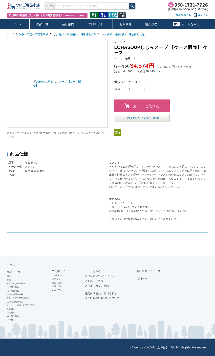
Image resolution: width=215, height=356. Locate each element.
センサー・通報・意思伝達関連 (21, 305)
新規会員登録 (93, 276)
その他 (10, 320)
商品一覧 (42, 24)
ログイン (202, 14)
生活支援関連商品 (15, 301)
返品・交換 (57, 290)
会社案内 (68, 24)
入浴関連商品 (13, 291)
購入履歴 (151, 24)
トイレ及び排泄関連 (16, 283)
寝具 (9, 276)
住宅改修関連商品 (15, 294)
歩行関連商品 (13, 287)
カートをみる (188, 24)
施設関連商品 (13, 316)
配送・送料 (57, 283)
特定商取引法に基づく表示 (101, 293)
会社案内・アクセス (148, 271)
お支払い (56, 279)
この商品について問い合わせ (141, 117)
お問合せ (125, 24)
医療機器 (11, 309)
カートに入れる (146, 106)
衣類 (9, 280)
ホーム (18, 24)
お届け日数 (57, 286)
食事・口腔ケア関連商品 (33, 34)
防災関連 (11, 312)
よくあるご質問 (94, 280)
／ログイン (108, 276)
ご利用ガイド (97, 24)
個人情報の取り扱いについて (102, 298)
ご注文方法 (57, 275)
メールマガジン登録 (97, 285)
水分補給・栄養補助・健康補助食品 (74, 34)
